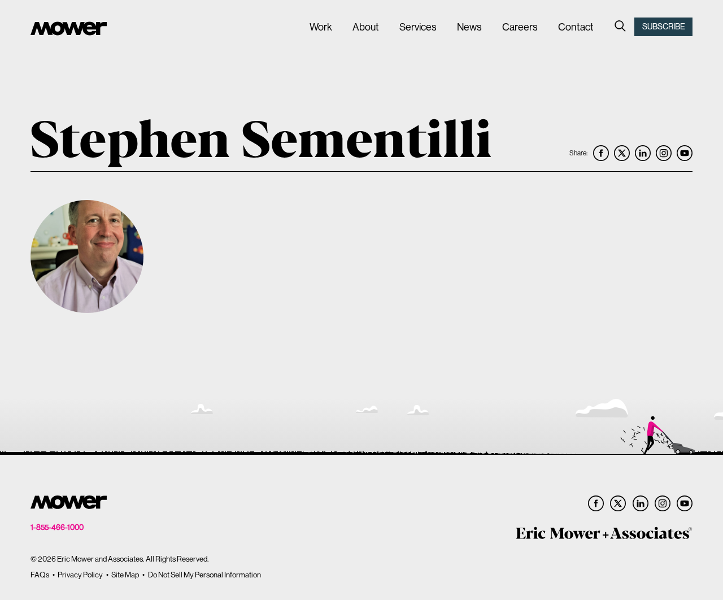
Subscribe (663, 26)
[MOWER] (69, 29)
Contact (576, 26)
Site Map (125, 575)
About (365, 26)
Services (418, 26)
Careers (520, 26)
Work (321, 26)
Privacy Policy (80, 575)
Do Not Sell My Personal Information (204, 575)
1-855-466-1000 (57, 527)
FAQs (40, 575)
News (469, 26)
